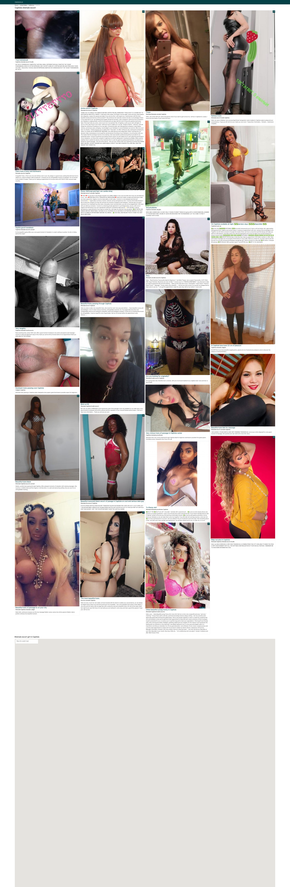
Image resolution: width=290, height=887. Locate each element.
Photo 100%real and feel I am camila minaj (96, 191)
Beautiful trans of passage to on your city (31, 607)
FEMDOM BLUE (19, 2)
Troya (148, 112)
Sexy (148, 276)
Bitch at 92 (85, 404)
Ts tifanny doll (151, 507)
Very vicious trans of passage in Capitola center (164, 433)
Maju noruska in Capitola (220, 540)
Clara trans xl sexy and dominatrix (28, 171)
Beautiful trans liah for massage (223, 428)
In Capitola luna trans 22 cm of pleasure (226, 345)
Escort (16, 5)
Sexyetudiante (151, 208)
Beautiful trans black (23, 482)
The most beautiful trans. (90, 598)
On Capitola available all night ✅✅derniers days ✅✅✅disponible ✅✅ (239, 224)
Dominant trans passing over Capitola (29, 388)
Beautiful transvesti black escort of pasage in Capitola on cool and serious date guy (112, 501)
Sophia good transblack (24, 228)
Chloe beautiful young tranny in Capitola (161, 610)
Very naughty (20, 328)
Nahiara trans (216, 116)
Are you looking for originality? (157, 376)
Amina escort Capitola (89, 108)
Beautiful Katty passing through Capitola (96, 304)
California (31, 5)
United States (23, 5)
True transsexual (21, 60)
